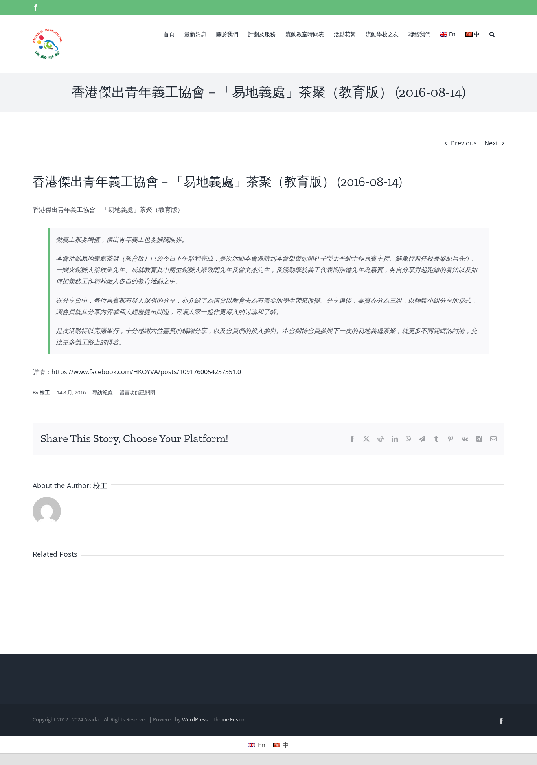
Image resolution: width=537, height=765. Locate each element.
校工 (45, 392)
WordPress (195, 719)
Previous (464, 143)
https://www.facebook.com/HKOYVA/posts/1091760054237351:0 (146, 372)
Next (491, 143)
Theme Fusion (229, 719)
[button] (492, 33)
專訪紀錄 (102, 392)
